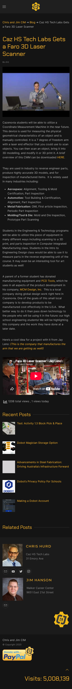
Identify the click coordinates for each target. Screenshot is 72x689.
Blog (6, 62)
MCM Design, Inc (30, 289)
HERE (60, 157)
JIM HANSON (39, 580)
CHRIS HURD (38, 546)
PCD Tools (48, 280)
